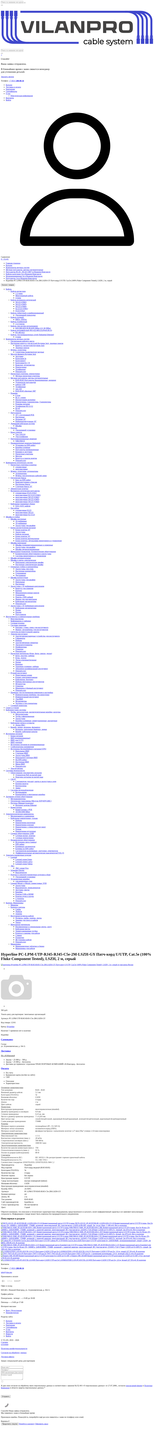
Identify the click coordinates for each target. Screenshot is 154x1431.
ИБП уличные (16, 742)
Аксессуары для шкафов (25, 525)
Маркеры (14, 905)
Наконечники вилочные (25, 823)
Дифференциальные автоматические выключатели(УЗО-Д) (39, 853)
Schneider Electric (17, 870)
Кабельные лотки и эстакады (22, 723)
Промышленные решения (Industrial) (25, 443)
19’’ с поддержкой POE (24, 415)
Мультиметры (21, 701)
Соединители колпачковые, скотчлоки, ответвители (36, 851)
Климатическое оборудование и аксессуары (33, 554)
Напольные (20, 582)
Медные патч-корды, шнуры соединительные (29, 378)
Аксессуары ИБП (22, 755)
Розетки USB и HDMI (24, 894)
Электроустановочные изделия (18, 855)
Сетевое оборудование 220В (22, 833)
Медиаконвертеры (18, 799)
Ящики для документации (26, 599)
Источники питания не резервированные (28, 745)
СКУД (13, 779)
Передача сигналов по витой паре (29, 777)
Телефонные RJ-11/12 (24, 406)
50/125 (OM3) (20, 304)
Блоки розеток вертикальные (27, 538)
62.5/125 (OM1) (21, 309)
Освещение (20, 595)
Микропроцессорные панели (27, 593)
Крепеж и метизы (18, 907)
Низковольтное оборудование (23, 840)
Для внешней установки (25, 430)
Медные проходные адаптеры (27, 376)
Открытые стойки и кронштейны (24, 567)
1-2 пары (19, 293)
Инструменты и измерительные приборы (23, 617)
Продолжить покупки (9, 1424)
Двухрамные (20, 575)
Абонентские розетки (19, 489)
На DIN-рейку (21, 760)
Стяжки (18, 935)
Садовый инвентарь (19, 705)
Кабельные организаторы (25, 601)
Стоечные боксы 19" (23, 486)
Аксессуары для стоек (24, 569)
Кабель (9, 289)
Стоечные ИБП (21, 753)
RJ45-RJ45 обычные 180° (25, 391)
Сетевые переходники (24, 838)
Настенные (20, 417)
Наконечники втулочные (25, 831)
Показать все (20, 371)
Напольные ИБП (22, 751)
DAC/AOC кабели (22, 506)
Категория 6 (20, 361)
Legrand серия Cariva (23, 862)
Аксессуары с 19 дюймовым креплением (27, 586)
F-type (17, 395)
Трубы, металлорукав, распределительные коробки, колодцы (36, 712)
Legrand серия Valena (23, 864)
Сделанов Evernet (4, 1343)
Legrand (14, 857)
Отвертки (19, 649)
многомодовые (21, 469)
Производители (12, 1313)
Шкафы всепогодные (19, 578)
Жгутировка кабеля (23, 940)
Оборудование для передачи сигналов (26, 773)
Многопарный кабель (24, 296)
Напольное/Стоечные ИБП (26, 758)
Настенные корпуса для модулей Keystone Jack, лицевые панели (37, 343)
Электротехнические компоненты (20, 814)
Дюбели (18, 912)
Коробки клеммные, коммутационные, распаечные (36, 721)
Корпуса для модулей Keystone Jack (29, 345)
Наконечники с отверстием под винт (30, 827)
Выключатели (21, 872)
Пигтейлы (15, 508)
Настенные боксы (22, 484)
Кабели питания (22, 534)
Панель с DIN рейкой (24, 597)
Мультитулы (20, 684)
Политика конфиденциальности (14, 1349)
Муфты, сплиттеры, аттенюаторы (24, 471)
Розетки (14, 428)
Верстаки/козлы (17, 619)
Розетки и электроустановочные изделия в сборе (31, 875)
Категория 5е (20, 358)
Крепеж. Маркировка (14, 903)
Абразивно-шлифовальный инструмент (31, 669)
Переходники (20, 367)
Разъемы (14, 393)
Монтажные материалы (20, 925)
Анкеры (18, 914)
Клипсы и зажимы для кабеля (27, 933)
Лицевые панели (22, 348)
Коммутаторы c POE (23, 810)
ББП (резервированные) (20, 738)
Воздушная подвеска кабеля (22, 916)
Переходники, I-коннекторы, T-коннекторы (33, 402)
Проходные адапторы (24, 454)
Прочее (18, 612)
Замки (17, 788)
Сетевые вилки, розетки (25, 836)
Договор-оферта (7, 1357)
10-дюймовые (21, 521)
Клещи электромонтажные (26, 677)
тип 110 (18, 389)
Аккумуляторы (17, 768)
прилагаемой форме (134, 1386)
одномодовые (21, 467)
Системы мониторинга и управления (30, 556)
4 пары (18, 298)
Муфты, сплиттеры (18, 350)
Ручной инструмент (19, 673)
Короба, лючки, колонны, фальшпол (25, 727)
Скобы (18, 909)
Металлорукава (21, 714)
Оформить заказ (41, 1424)
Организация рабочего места (22, 341)
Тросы (18, 922)
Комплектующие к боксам (26, 482)
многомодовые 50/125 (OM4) (27, 502)
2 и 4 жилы (20, 324)
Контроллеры (20, 786)
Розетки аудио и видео (24, 896)
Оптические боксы (18, 478)
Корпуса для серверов (24, 588)
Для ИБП (19, 699)
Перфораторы (21, 647)
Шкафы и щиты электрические (23, 560)
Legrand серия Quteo (23, 859)
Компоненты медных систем (17, 339)
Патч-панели (16, 413)
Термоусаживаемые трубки (26, 931)
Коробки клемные (22, 447)
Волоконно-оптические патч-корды (25, 491)
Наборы (18, 640)
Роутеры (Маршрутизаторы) (22, 803)
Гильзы (18, 829)
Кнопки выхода (21, 784)
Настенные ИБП (22, 762)
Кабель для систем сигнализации (24, 326)
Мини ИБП (20, 764)
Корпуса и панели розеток (26, 458)
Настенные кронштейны (25, 571)
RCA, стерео (20, 398)
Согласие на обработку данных (14, 1353)
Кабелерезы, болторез (24, 679)
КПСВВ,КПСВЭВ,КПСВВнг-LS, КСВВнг (33, 328)
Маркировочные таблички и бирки (29, 946)
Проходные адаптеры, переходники (25, 374)
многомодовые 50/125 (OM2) (27, 497)
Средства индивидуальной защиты (25, 632)
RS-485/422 (20, 332)
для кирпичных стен (23, 881)
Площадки (19, 938)
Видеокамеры (21, 792)
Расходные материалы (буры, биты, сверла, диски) (31, 653)
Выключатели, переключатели (27, 888)
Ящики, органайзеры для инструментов (31, 630)
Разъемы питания (22, 404)
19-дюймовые (21, 523)
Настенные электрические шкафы (29, 565)
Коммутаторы (16, 807)
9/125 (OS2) (20, 311)
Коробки (18, 892)
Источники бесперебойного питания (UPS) (28, 749)
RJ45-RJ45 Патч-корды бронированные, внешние (35, 380)
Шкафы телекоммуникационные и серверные (34, 545)
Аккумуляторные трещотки (26, 643)
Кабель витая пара (18, 291)
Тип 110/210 (20, 434)
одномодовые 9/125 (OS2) (26, 493)
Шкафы (18, 426)
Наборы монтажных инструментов (29, 682)
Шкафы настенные (18, 519)
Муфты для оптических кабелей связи (31, 476)
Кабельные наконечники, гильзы (24, 818)
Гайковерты (20, 638)
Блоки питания (17, 736)
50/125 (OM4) (20, 306)
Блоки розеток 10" (22, 530)
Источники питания (14, 734)
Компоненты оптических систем (19, 463)
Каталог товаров (8, 285)
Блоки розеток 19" (22, 536)
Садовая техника (17, 623)
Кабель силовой (17, 317)
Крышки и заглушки (23, 452)
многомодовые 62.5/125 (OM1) (28, 495)
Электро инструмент (19, 634)
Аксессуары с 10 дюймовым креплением (27, 606)
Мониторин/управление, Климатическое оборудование (33, 551)
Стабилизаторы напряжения (22, 747)
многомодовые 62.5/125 (25, 515)
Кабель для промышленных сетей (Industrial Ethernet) (32, 335)
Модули (18, 456)
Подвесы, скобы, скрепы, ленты (28, 918)
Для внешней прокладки (25, 315)
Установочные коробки (20, 879)
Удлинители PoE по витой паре (28, 775)
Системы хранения (18, 625)
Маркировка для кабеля (25, 948)
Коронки (19, 664)
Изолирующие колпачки (25, 400)
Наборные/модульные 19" (26, 421)
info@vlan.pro (6, 1272)
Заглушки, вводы (22, 890)
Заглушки (19, 356)
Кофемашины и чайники (21, 621)
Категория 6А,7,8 (22, 363)
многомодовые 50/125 (24, 512)
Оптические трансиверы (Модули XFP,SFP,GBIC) (31, 801)
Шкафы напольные (18, 543)
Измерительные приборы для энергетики (32, 695)
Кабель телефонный (19, 322)
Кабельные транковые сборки (23, 504)
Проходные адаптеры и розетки (24, 465)
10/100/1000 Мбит (22, 812)
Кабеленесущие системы (16, 710)
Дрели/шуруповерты (23, 645)
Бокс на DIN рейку (23, 480)
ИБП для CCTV (17, 740)
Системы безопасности (15, 771)
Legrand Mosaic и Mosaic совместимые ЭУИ (29, 883)
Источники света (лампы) (26, 842)
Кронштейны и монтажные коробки (30, 794)
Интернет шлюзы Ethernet (26, 805)
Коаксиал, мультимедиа (25, 365)
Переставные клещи (23, 675)
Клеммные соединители (25, 846)
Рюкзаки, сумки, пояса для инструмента (31, 627)
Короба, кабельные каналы (26, 732)
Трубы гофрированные (24, 716)
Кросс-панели (16, 432)
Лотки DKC (20, 725)
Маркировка (16, 944)
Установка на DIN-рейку (25, 445)
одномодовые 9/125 (23, 510)
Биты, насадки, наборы (24, 656)
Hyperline (10, 1027)
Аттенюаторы (21, 473)
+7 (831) (16, 81)
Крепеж (18, 591)
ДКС (13, 866)
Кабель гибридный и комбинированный (27, 313)
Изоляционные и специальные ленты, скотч (33, 927)
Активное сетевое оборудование (19, 797)
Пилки (18, 662)
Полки (18, 610)
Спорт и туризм (12, 708)
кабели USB (20, 385)
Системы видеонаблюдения (22, 790)
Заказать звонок (7, 77)
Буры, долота (20, 658)
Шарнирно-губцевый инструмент (29, 688)
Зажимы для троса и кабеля (26, 920)
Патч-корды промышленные (27, 450)
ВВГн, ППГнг (21, 319)
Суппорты (19, 898)
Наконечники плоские (24, 825)
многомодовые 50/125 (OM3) (27, 499)
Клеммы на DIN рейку (24, 849)
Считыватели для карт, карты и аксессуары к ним (35, 781)
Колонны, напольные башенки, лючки (31, 729)
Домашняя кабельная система (23, 424)
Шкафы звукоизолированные (27, 549)
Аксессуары (20, 532)
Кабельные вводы (22, 929)
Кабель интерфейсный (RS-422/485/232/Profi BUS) (31, 330)
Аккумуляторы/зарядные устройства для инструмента (37, 636)
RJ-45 (17, 408)
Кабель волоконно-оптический (23, 300)
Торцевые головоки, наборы (27, 666)
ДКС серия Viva (22, 868)
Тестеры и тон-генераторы (26, 703)
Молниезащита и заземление (22, 816)
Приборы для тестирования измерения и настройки (32, 692)
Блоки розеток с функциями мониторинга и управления (38, 541)
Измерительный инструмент (27, 697)
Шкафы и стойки (13, 517)
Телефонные (20, 369)
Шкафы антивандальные (21, 558)
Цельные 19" (20, 419)
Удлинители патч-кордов (25, 382)
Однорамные (20, 573)
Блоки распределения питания (23, 528)
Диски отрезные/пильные (25, 660)
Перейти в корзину (27, 1424)
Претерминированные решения (24, 439)
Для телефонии (21, 437)
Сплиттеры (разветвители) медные (29, 352)
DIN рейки (19, 844)
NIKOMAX (20, 441)
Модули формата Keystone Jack (23, 354)
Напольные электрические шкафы (29, 562)
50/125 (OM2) (20, 302)
